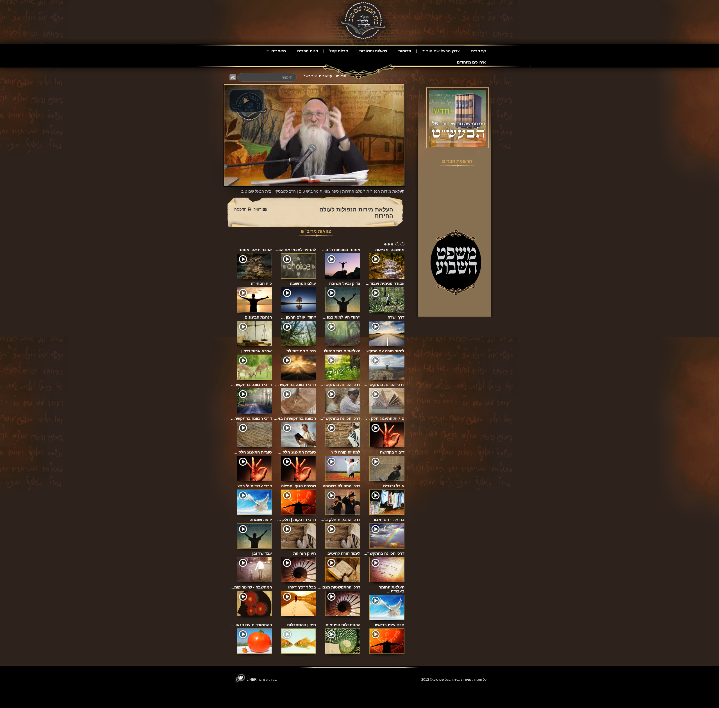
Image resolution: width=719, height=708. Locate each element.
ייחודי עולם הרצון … (298, 317)
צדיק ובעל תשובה (344, 283)
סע (233, 77)
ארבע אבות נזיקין (256, 351)
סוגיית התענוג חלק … (385, 418)
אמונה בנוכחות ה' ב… (341, 249)
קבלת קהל (338, 51)
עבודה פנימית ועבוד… (385, 283)
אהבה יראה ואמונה (255, 249)
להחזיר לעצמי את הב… (295, 249)
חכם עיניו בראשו (389, 625)
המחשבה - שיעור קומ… (251, 587)
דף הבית (478, 51)
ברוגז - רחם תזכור (388, 519)
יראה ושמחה (261, 519)
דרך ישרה (396, 317)
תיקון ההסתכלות (301, 625)
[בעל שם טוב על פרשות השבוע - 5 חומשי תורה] (457, 118)
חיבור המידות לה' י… (297, 351)
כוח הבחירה (261, 283)
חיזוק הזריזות (304, 553)
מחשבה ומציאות (389, 249)
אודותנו (340, 76)
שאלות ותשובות (373, 51)
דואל (258, 209)
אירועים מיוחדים (471, 62)
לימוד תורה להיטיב (343, 553)
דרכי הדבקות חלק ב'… (340, 519)
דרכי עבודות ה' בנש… (253, 486)
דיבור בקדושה (392, 452)
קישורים (325, 76)
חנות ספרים (307, 51)
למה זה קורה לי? (345, 452)
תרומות (404, 51)
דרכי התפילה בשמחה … (339, 486)
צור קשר (310, 76)
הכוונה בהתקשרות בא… (295, 418)
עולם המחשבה (303, 283)
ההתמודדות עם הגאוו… (251, 625)
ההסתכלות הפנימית (343, 625)
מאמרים (278, 51)
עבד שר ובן (262, 553)
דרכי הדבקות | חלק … (296, 519)
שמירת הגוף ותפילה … (296, 486)
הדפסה (241, 209)
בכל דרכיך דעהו (302, 587)
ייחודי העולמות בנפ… (341, 317)
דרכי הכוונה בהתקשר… (251, 384)
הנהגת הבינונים (258, 317)
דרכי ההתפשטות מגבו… (339, 587)
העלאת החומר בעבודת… (391, 589)
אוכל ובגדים (393, 486)
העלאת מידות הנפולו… (340, 351)
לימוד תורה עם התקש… (383, 351)
